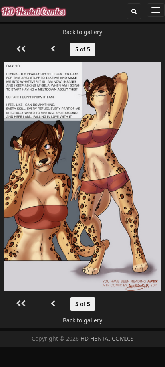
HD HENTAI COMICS (107, 338)
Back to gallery (82, 32)
